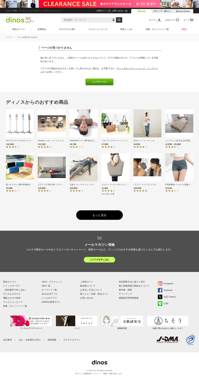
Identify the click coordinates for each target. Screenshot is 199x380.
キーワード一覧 (49, 290)
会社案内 (7, 340)
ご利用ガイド (86, 281)
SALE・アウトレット (52, 281)
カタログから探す (67, 29)
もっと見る (99, 215)
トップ (9, 37)
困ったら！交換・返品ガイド (94, 294)
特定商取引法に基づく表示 (132, 281)
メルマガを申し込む (99, 259)
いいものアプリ (49, 298)
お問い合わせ (86, 298)
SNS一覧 (46, 286)
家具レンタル (126, 29)
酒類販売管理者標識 (128, 298)
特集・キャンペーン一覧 (157, 29)
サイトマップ (125, 294)
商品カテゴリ (18, 29)
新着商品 (42, 29)
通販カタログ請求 (12, 298)
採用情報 (52, 340)
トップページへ (99, 82)
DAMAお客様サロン (51, 302)
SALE (184, 29)
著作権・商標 (125, 290)
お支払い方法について (91, 290)
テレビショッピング (97, 29)
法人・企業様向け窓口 (30, 340)
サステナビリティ (72, 340)
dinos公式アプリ (50, 294)
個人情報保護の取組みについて (134, 286)
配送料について (87, 286)
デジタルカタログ (12, 294)
